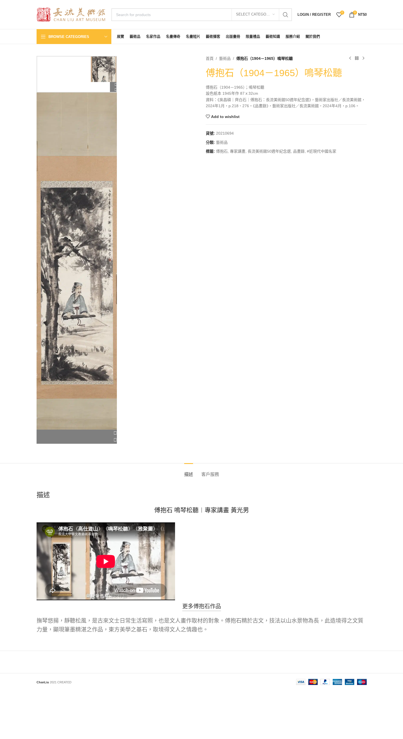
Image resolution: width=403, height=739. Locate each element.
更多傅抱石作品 (201, 606)
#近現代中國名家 (321, 151)
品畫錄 (299, 151)
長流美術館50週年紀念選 (269, 151)
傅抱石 (222, 151)
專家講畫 (237, 151)
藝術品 (225, 58)
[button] (77, 433)
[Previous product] (350, 58)
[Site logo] (71, 14)
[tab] (188, 471)
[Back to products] (356, 58)
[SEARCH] (285, 14)
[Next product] (363, 58)
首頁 (210, 58)
